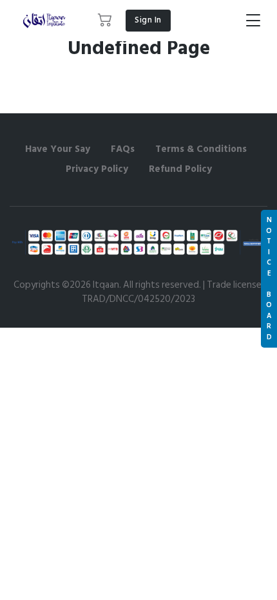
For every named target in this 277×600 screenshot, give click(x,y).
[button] (105, 20)
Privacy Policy (97, 169)
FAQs (123, 149)
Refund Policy (180, 169)
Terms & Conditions (201, 149)
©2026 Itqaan (90, 285)
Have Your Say (57, 149)
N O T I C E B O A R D (269, 278)
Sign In (148, 20)
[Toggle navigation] (253, 20)
